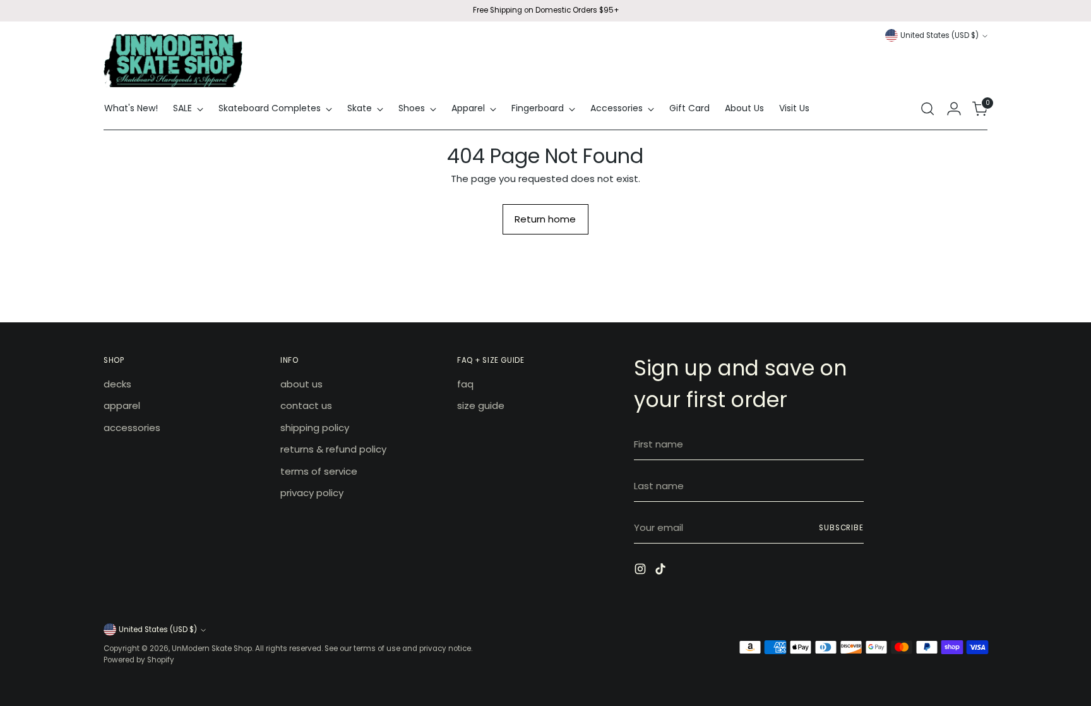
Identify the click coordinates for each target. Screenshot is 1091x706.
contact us (306, 405)
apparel (122, 405)
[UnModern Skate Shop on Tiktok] (661, 571)
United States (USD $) (939, 35)
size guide (480, 405)
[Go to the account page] (954, 108)
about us (301, 384)
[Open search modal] (927, 108)
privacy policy (311, 492)
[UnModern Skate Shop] (173, 60)
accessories (132, 427)
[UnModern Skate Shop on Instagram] (641, 571)
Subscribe (841, 528)
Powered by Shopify (139, 660)
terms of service (318, 471)
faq (465, 384)
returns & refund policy (333, 449)
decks (117, 384)
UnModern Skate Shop (212, 648)
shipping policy (314, 427)
